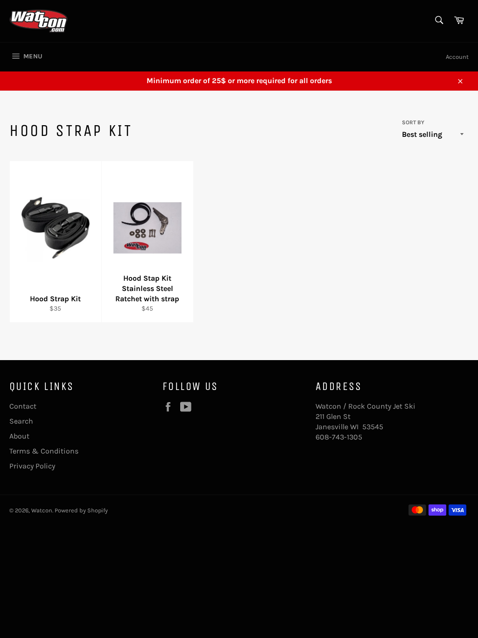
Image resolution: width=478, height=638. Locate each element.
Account (457, 56)
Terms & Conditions (43, 451)
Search (21, 421)
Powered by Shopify (81, 510)
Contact (22, 406)
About (19, 436)
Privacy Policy (32, 465)
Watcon (41, 510)
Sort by (413, 122)
